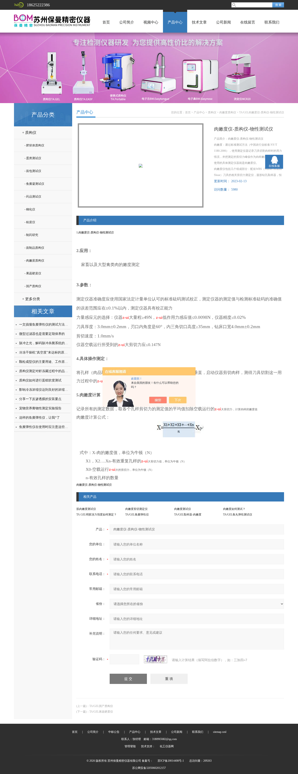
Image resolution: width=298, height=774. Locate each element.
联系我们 (271, 22)
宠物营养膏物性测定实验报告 (40, 408)
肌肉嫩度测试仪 (86, 509)
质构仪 (212, 112)
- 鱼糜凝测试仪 (34, 183)
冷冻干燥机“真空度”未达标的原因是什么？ (50, 352)
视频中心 (150, 22)
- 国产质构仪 (32, 286)
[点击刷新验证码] (155, 659)
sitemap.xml (219, 732)
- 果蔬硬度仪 (32, 273)
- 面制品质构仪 (34, 247)
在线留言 (247, 22)
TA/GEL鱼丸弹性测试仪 (237, 514)
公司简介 (126, 22)
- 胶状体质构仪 (34, 145)
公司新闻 (223, 22)
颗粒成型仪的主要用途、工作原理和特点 (48, 361)
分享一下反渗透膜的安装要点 (40, 399)
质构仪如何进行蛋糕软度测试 (40, 380)
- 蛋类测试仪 (32, 158)
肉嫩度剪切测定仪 (136, 509)
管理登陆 (130, 746)
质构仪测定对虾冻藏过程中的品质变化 (46, 371)
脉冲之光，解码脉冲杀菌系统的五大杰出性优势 (53, 343)
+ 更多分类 (31, 299)
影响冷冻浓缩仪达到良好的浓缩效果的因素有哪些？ (56, 389)
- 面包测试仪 (32, 171)
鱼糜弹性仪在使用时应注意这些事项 (45, 427)
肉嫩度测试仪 (182, 509)
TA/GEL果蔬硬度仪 (101, 711)
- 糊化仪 (29, 209)
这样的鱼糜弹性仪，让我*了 (39, 417)
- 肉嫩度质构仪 (34, 260)
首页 (106, 22)
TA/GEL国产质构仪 (101, 706)
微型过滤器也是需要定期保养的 (42, 334)
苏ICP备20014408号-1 (171, 760)
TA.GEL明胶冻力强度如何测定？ (96, 514)
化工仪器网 (167, 746)
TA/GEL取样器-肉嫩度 (187, 514)
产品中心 (175, 22)
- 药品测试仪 (32, 196)
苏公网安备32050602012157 (149, 768)
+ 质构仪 (29, 133)
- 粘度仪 (29, 222)
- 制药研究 (31, 235)
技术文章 (199, 22)
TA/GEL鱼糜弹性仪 (137, 514)
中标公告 (113, 732)
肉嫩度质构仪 (227, 112)
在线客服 (274, 166)
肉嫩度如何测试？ (234, 509)
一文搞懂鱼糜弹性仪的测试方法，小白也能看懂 (53, 324)
